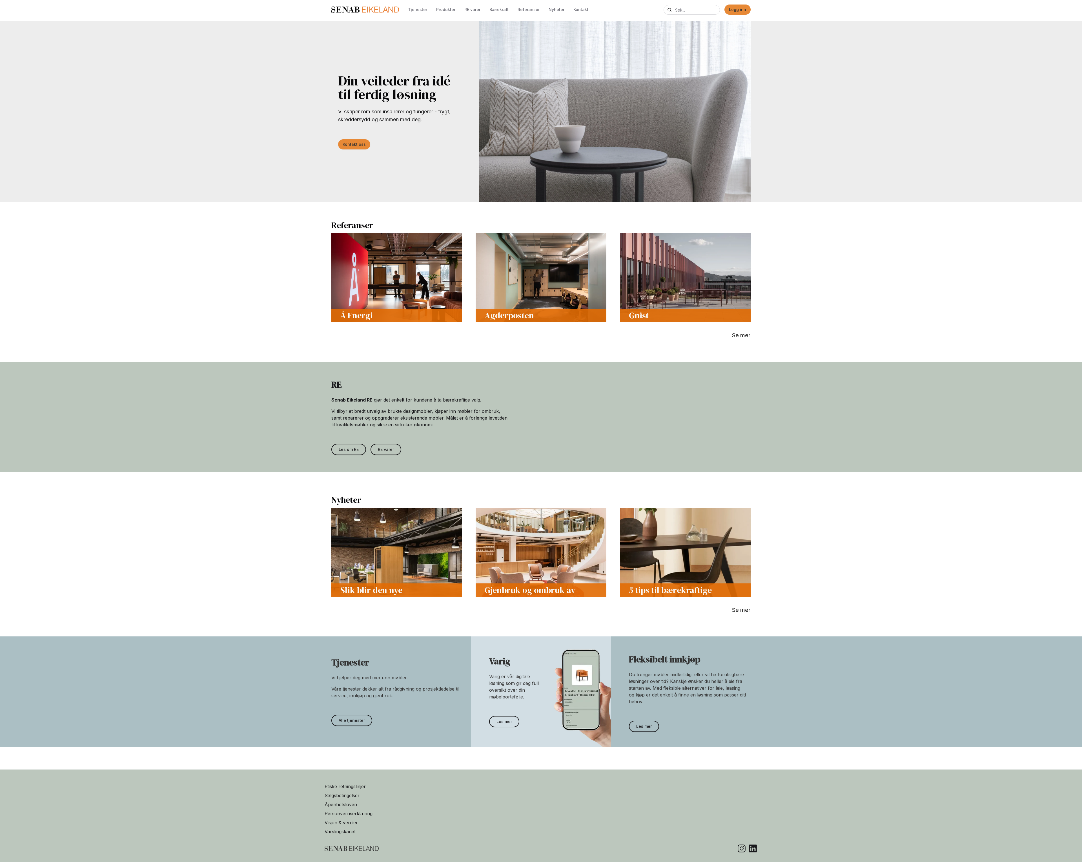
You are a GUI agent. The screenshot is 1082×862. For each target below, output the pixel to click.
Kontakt (580, 9)
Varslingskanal (340, 831)
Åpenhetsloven (341, 804)
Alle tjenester (352, 720)
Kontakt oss (354, 144)
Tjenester (417, 9)
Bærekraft (499, 9)
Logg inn (737, 9)
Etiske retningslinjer (345, 786)
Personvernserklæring (349, 813)
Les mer (504, 721)
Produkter (445, 9)
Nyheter (556, 9)
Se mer (741, 335)
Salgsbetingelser (342, 795)
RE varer (472, 9)
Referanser (529, 9)
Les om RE (349, 449)
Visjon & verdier (341, 822)
